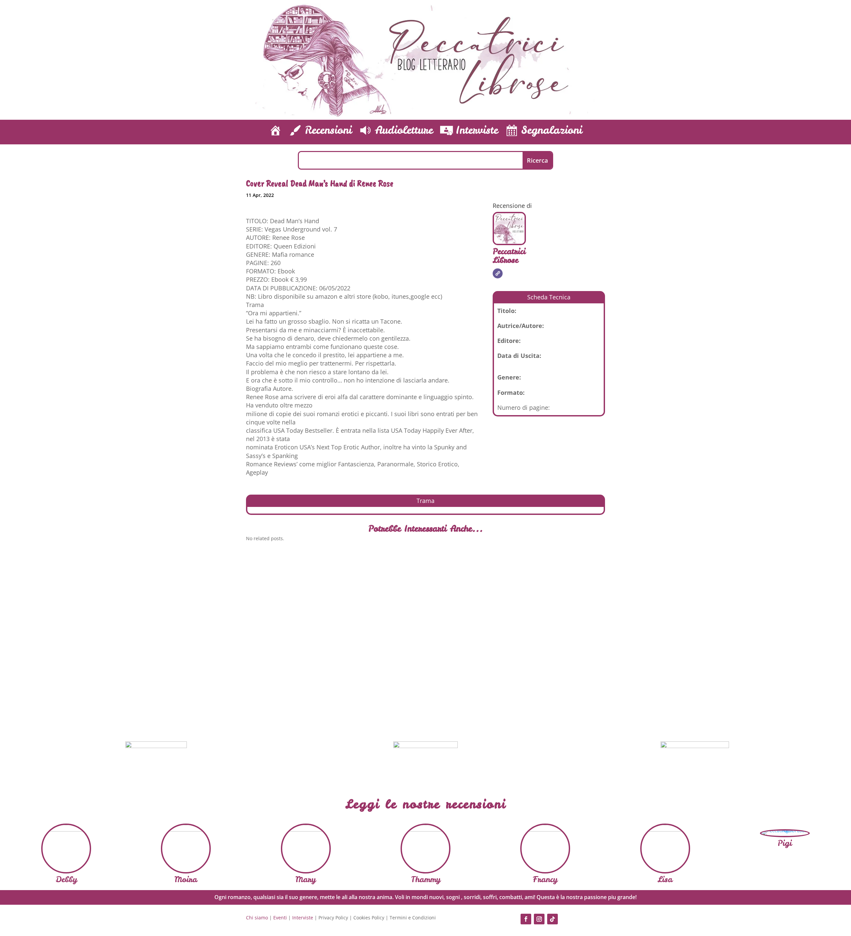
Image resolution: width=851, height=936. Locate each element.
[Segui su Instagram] (539, 919)
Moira (186, 879)
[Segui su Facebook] (526, 919)
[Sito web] (498, 273)
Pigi (785, 843)
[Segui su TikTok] (552, 919)
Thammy (425, 879)
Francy (545, 879)
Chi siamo (257, 917)
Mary (306, 879)
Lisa (665, 879)
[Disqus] (425, 639)
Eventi (280, 917)
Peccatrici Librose (509, 256)
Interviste (302, 917)
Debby (66, 879)
